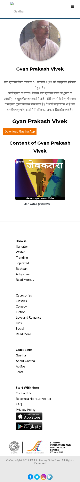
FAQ (19, 404)
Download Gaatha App (20, 131)
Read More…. (25, 279)
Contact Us (23, 393)
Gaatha (21, 355)
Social (20, 328)
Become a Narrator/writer (33, 398)
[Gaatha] (16, 9)
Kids (19, 323)
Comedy (21, 306)
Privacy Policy (25, 409)
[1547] (43, 196)
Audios (20, 366)
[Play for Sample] (36, 196)
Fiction (20, 312)
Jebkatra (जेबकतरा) (37, 204)
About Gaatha (25, 361)
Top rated (22, 263)
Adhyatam (23, 274)
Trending (22, 257)
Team (19, 372)
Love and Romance (28, 317)
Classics (21, 301)
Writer (20, 252)
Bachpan (21, 268)
